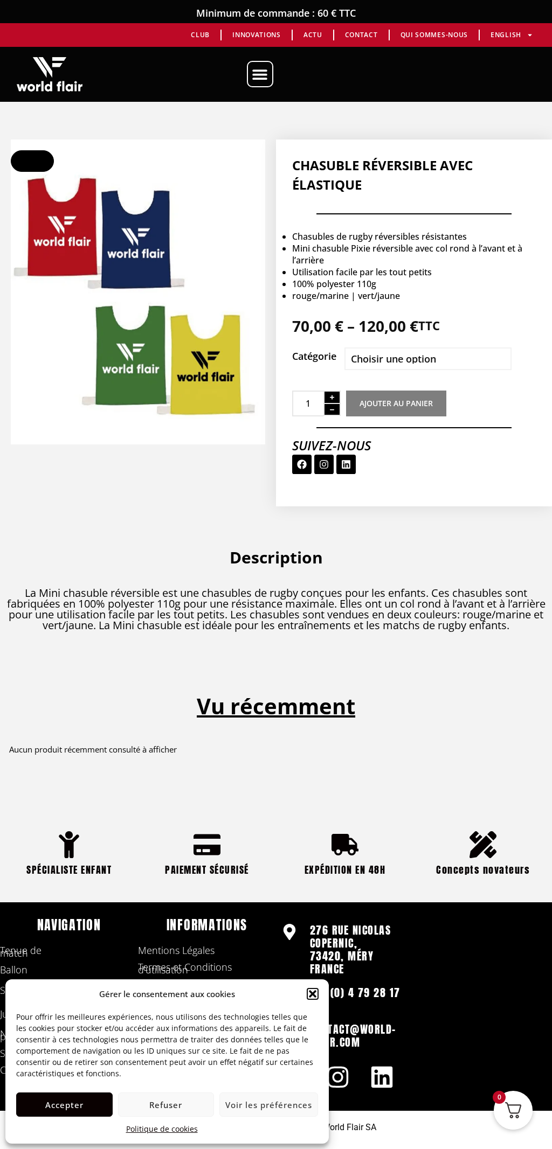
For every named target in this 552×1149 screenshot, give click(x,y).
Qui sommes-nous (434, 34)
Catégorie (314, 356)
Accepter (64, 1104)
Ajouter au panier (396, 403)
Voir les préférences (268, 1104)
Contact (361, 34)
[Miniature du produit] (32, 161)
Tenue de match (21, 951)
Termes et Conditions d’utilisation (185, 968)
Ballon (13, 969)
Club (200, 34)
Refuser (165, 1104)
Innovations (256, 34)
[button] (312, 993)
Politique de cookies (162, 1129)
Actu (312, 34)
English (506, 34)
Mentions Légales (176, 950)
